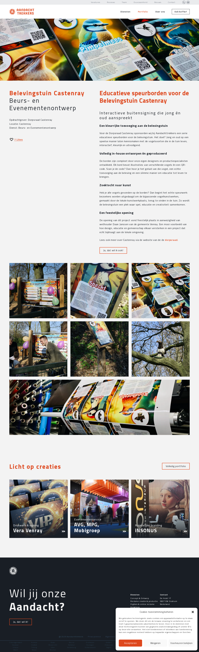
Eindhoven (90, 642)
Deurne (71, 642)
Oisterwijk (109, 645)
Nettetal (71, 645)
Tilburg (34, 647)
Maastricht (53, 645)
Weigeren (155, 643)
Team (124, 2)
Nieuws (157, 2)
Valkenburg (71, 647)
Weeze (34, 650)
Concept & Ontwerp (139, 598)
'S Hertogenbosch (15, 642)
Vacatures (95, 2)
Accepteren (130, 643)
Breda (53, 642)
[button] (192, 612)
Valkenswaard (90, 647)
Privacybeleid (94, 636)
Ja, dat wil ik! (20, 622)
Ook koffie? (180, 11)
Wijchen (53, 650)
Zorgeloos (134, 607)
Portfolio (143, 11)
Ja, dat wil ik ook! (113, 250)
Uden (53, 647)
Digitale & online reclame (142, 604)
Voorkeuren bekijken (181, 643)
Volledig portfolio (176, 466)
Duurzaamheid (141, 2)
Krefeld (34, 645)
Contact (171, 2)
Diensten (125, 11)
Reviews (111, 2)
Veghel (108, 647)
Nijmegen (90, 645)
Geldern (109, 642)
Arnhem (34, 642)
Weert (15, 650)
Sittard (15, 647)
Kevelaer (15, 645)
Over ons (160, 11)
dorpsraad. (171, 240)
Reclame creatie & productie (144, 601)
